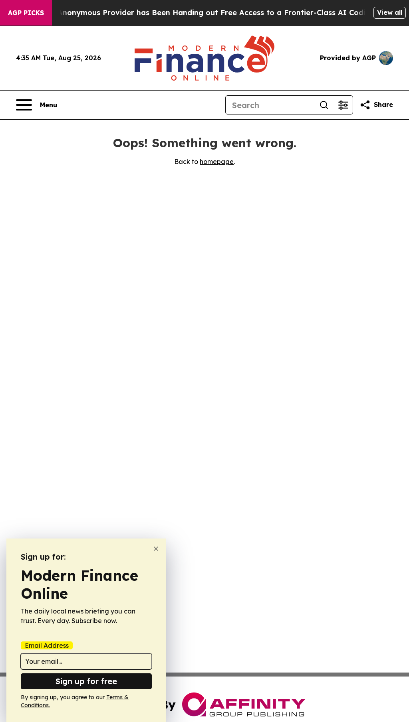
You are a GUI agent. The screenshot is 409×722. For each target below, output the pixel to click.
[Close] (156, 548)
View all (389, 12)
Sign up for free (86, 681)
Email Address (47, 645)
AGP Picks (26, 13)
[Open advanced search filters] (343, 105)
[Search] (324, 105)
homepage (217, 162)
